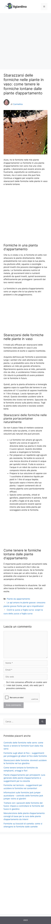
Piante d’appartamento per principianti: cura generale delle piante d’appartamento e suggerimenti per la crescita (24, 778)
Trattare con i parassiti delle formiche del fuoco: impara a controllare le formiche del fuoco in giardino (24, 806)
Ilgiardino (20, 6)
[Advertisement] (25, 40)
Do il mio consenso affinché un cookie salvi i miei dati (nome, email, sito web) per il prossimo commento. (26, 685)
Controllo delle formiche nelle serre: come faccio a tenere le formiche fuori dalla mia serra (23, 745)
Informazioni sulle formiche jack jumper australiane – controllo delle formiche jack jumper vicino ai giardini (23, 795)
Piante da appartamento (18, 599)
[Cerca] (42, 722)
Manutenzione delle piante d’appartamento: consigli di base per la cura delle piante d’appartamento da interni (24, 816)
